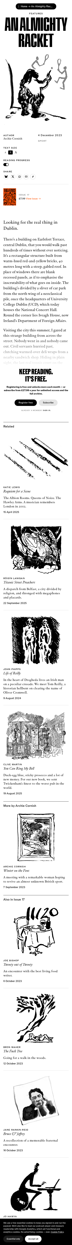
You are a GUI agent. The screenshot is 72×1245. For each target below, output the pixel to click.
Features (36, 13)
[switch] (6, 164)
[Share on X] (12, 176)
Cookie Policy (57, 1232)
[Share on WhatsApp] (19, 176)
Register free (26, 402)
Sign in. (47, 410)
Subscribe (48, 402)
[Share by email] (26, 176)
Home (24, 6)
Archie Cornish (12, 138)
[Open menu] (18, 6)
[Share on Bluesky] (6, 176)
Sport (42, 141)
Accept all (33, 1238)
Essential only (13, 1238)
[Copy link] (32, 176)
